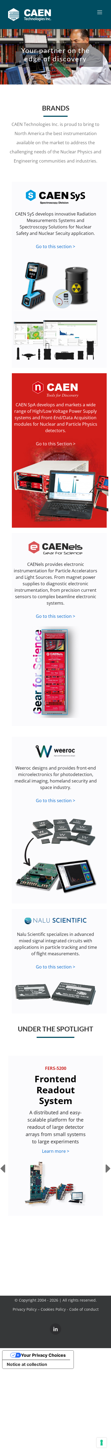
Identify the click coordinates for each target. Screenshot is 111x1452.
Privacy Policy (25, 1309)
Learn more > (55, 1151)
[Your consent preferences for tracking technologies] (101, 1442)
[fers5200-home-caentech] (55, 1184)
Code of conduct (84, 1309)
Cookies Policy (53, 1309)
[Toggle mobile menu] (100, 12)
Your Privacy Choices (43, 1355)
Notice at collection (27, 1364)
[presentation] (2, 1169)
